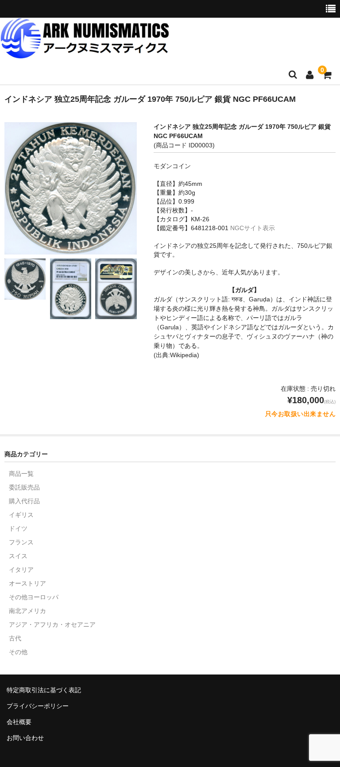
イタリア (21, 569)
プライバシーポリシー (38, 705)
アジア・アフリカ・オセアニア (52, 624)
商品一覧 (21, 473)
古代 (15, 638)
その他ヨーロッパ (33, 597)
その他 (18, 651)
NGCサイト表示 (252, 227)
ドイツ (18, 528)
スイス (18, 555)
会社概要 (19, 721)
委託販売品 (24, 487)
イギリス (21, 514)
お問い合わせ (25, 737)
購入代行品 (24, 501)
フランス (21, 542)
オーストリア (27, 583)
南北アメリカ (27, 610)
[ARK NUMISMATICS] (85, 54)
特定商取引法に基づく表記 (44, 690)
